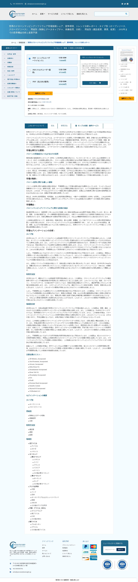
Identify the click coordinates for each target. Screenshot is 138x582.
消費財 (9, 62)
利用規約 (65, 548)
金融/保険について (13, 92)
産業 (42, 14)
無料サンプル (40, 93)
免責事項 (65, 550)
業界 (43, 548)
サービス (44, 550)
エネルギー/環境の (13, 88)
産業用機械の (11, 83)
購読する (120, 549)
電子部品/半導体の (13, 79)
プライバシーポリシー (68, 545)
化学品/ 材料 (11, 54)
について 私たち (67, 14)
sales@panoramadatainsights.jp (36, 4)
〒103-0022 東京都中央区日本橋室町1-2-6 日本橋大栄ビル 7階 (25, 564)
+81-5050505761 (17, 4)
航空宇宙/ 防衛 (12, 96)
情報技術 (22, 42)
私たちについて (46, 553)
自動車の (10, 58)
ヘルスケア (11, 75)
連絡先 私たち (82, 14)
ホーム (34, 14)
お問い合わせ (46, 556)
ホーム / (15, 42)
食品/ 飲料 (11, 71)
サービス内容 (53, 14)
